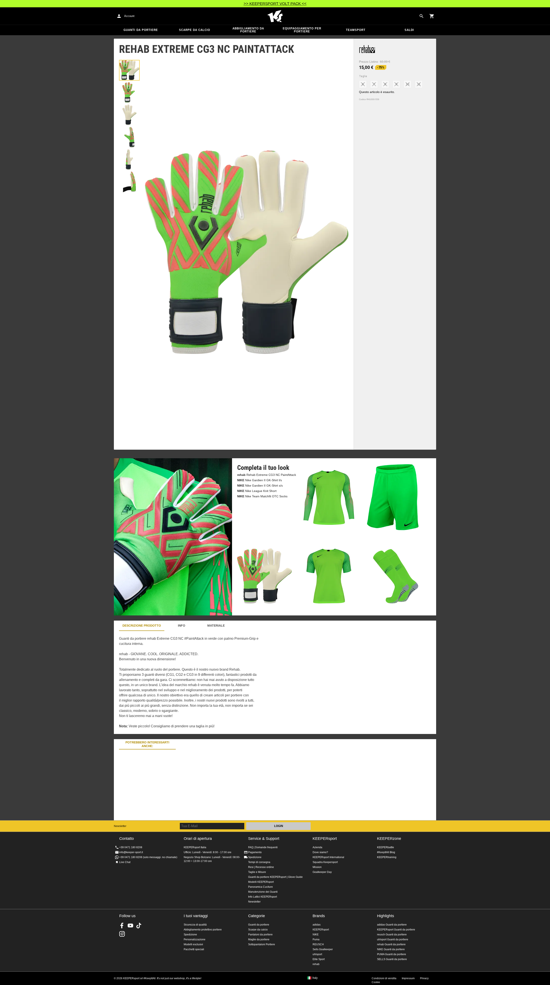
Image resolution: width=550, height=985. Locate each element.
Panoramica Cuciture (260, 886)
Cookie (376, 982)
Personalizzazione (194, 939)
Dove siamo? (320, 852)
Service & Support (263, 838)
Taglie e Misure (257, 872)
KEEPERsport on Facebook (122, 925)
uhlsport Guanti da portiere (392, 939)
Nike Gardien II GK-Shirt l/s (259, 480)
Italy (315, 977)
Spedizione (254, 857)
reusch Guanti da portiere (392, 934)
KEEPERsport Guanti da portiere (396, 929)
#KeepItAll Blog (386, 852)
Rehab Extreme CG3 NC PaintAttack (266, 475)
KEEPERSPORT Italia (275, 16)
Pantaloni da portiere (260, 934)
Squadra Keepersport (325, 862)
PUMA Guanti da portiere (391, 954)
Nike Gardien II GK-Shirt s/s (260, 485)
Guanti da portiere (141, 30)
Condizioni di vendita (384, 978)
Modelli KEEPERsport (261, 881)
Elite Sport (319, 959)
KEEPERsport (325, 838)
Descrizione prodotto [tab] (141, 625)
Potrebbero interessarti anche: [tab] (147, 744)
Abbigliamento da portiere (248, 30)
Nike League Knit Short (257, 491)
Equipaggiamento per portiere (302, 30)
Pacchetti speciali (194, 949)
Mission (317, 867)
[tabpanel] (189, 682)
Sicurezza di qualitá (195, 924)
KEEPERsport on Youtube (130, 925)
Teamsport (355, 30)
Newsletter (120, 826)
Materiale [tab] (216, 625)
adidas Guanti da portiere (392, 924)
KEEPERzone (389, 838)
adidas (317, 924)
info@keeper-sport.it (131, 852)
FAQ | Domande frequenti (263, 847)
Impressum (408, 978)
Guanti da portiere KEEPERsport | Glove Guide (275, 876)
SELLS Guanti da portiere (392, 959)
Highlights (385, 916)
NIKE (316, 934)
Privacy (424, 978)
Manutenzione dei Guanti (263, 891)
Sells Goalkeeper (323, 949)
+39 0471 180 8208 (130, 847)
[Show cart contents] (432, 16)
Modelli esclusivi (193, 944)
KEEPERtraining (386, 857)
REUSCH (318, 944)
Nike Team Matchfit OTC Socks (262, 496)
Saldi (409, 30)
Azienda (317, 847)
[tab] (129, 70)
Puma (316, 939)
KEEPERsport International (328, 857)
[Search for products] (421, 16)
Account (129, 16)
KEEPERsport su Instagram (122, 934)
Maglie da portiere (258, 939)
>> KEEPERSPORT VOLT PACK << (275, 4)
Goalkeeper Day (322, 872)
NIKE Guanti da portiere (391, 949)
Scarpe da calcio (194, 30)
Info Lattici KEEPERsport (262, 896)
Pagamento (255, 852)
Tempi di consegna (259, 862)
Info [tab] (181, 625)
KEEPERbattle (385, 847)
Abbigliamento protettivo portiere (203, 929)
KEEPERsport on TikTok (139, 925)
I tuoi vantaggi (196, 916)
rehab (316, 964)
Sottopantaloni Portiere (261, 944)
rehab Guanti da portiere (391, 944)
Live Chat (124, 862)
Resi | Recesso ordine (261, 867)
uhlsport (317, 954)
